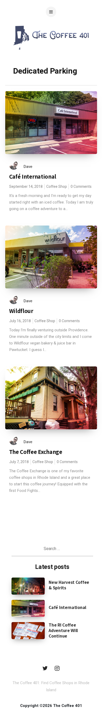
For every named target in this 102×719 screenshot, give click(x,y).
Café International (32, 176)
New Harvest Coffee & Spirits (69, 585)
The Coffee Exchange (35, 452)
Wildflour (21, 311)
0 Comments (81, 186)
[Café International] (28, 608)
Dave (28, 166)
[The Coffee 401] (51, 48)
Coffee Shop (56, 186)
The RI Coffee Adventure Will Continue (63, 630)
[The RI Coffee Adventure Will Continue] (28, 630)
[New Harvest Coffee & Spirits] (28, 586)
